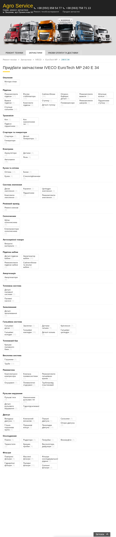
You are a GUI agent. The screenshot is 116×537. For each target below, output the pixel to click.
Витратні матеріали (11, 244)
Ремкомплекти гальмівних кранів (48, 376)
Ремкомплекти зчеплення (48, 196)
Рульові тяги (10, 398)
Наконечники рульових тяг (29, 399)
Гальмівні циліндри (66, 331)
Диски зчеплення (11, 189)
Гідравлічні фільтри (10, 464)
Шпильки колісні (102, 95)
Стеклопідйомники (31, 177)
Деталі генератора (30, 137)
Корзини (28, 188)
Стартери (10, 136)
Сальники (67, 418)
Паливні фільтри (29, 464)
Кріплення (67, 326)
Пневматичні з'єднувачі (29, 384)
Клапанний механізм (29, 419)
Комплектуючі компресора (11, 376)
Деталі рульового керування (11, 406)
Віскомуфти (68, 440)
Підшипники (28, 194)
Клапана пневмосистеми (30, 376)
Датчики (28, 153)
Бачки (27, 172)
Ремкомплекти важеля (86, 95)
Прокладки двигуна (47, 426)
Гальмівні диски (9, 327)
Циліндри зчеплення (48, 189)
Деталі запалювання (11, 313)
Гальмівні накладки (29, 331)
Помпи (9, 440)
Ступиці (47, 100)
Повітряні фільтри (10, 457)
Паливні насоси (9, 299)
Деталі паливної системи (10, 292)
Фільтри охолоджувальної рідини (49, 458)
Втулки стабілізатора (29, 96)
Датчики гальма (47, 327)
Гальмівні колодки (10, 333)
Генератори (10, 141)
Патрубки (48, 440)
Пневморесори (68, 104)
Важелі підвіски (10, 101)
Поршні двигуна (47, 419)
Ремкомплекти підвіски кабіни (11, 264)
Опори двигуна (68, 424)
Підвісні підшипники (11, 125)
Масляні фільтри (28, 457)
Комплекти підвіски (28, 104)
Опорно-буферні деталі (65, 96)
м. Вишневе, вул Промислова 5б (18, 12)
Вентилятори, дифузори (48, 445)
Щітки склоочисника (11, 222)
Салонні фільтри (47, 466)
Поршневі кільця (27, 426)
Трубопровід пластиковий (48, 385)
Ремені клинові (11, 208)
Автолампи (10, 160)
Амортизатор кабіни (29, 257)
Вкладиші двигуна (10, 419)
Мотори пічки (11, 82)
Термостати (10, 445)
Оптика (10, 172)
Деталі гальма (48, 333)
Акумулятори (11, 154)
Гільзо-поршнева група (9, 427)
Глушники (11, 359)
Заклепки (29, 326)
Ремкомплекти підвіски (11, 95)
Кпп (8, 119)
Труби (9, 364)
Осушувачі (11, 383)
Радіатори (29, 440)
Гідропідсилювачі (31, 407)
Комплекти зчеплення (11, 196)
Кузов (9, 176)
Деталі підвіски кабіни (11, 257)
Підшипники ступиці (103, 101)
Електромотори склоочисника (12, 231)
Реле (27, 157)
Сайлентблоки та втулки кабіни (29, 264)
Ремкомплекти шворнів (86, 101)
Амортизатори (11, 278)
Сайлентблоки (48, 95)
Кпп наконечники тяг (29, 121)
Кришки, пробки (28, 445)
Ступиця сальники (11, 108)
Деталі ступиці (48, 106)
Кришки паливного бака (9, 347)
